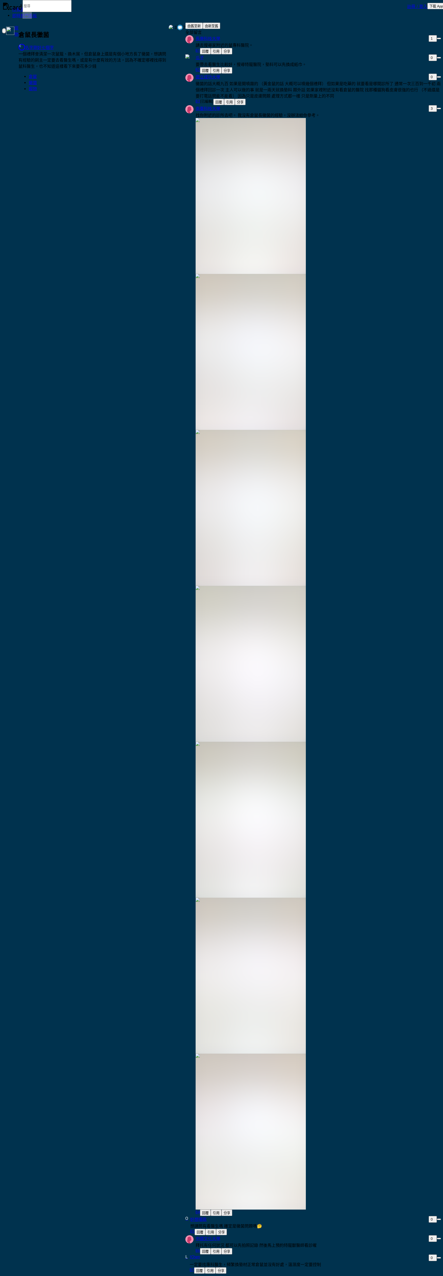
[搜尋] (27, 15)
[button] (417, 6)
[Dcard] (12, 6)
